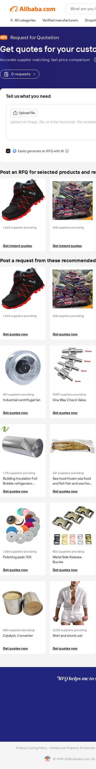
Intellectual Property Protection (73, 748)
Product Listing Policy (32, 748)
